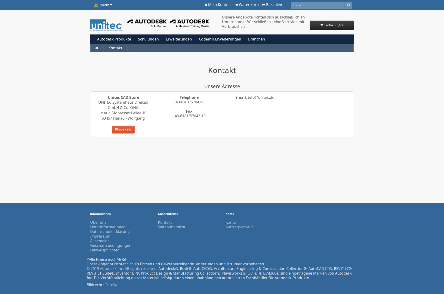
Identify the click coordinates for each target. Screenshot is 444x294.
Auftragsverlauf (239, 226)
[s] (349, 5)
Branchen (256, 39)
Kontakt (115, 47)
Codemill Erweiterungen (220, 39)
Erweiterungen (179, 39)
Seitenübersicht (171, 226)
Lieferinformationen (108, 226)
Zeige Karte (124, 129)
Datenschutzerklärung (110, 231)
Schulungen (148, 39)
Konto (230, 222)
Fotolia (111, 284)
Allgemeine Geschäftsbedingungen (110, 243)
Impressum (100, 236)
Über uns (98, 222)
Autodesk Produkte (114, 39)
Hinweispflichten (105, 250)
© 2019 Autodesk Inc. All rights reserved (122, 268)
